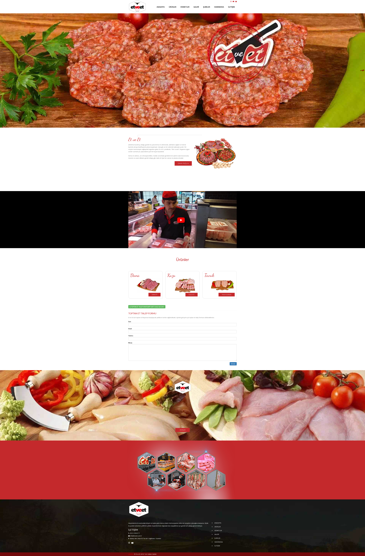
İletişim (231, 7)
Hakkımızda (219, 7)
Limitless (131, 554)
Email (130, 329)
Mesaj (130, 343)
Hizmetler (184, 7)
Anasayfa (161, 7)
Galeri (196, 7)
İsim (129, 322)
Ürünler (172, 7)
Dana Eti (154, 294)
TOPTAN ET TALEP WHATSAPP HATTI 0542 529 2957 (147, 307)
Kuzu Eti (191, 294)
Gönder (233, 364)
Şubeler (206, 7)
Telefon (130, 336)
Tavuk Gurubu (226, 294)
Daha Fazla (183, 163)
